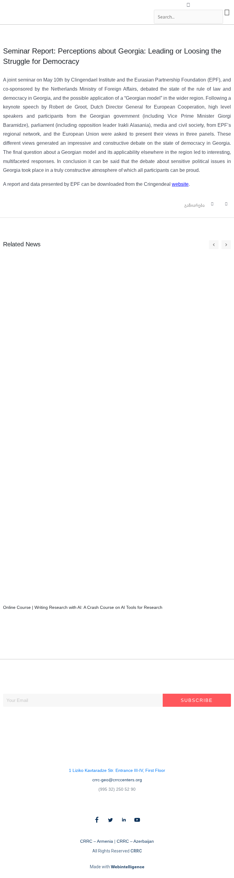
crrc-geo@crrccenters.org (117, 779)
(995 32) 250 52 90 (117, 789)
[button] (188, 5)
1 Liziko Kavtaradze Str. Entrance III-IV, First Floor (117, 770)
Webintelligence (127, 866)
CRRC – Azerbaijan (135, 841)
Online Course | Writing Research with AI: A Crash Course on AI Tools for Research (82, 607)
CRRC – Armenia (96, 841)
